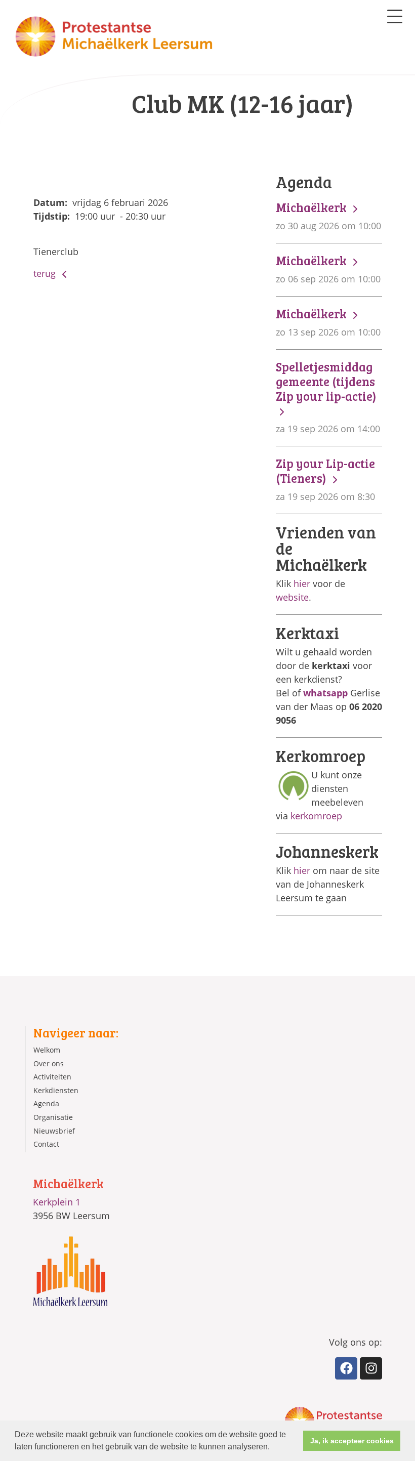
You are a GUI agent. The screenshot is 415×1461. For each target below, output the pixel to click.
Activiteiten (52, 1076)
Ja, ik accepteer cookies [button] (352, 1441)
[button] (273, 1447)
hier (302, 583)
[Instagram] (371, 1368)
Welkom (46, 1050)
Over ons (48, 1063)
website (292, 597)
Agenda (46, 1103)
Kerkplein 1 (56, 1202)
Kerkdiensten (55, 1090)
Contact (46, 1144)
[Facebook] (346, 1368)
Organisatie (53, 1117)
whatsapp (325, 693)
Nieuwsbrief (54, 1131)
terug (45, 273)
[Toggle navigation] (394, 16)
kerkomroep (316, 816)
